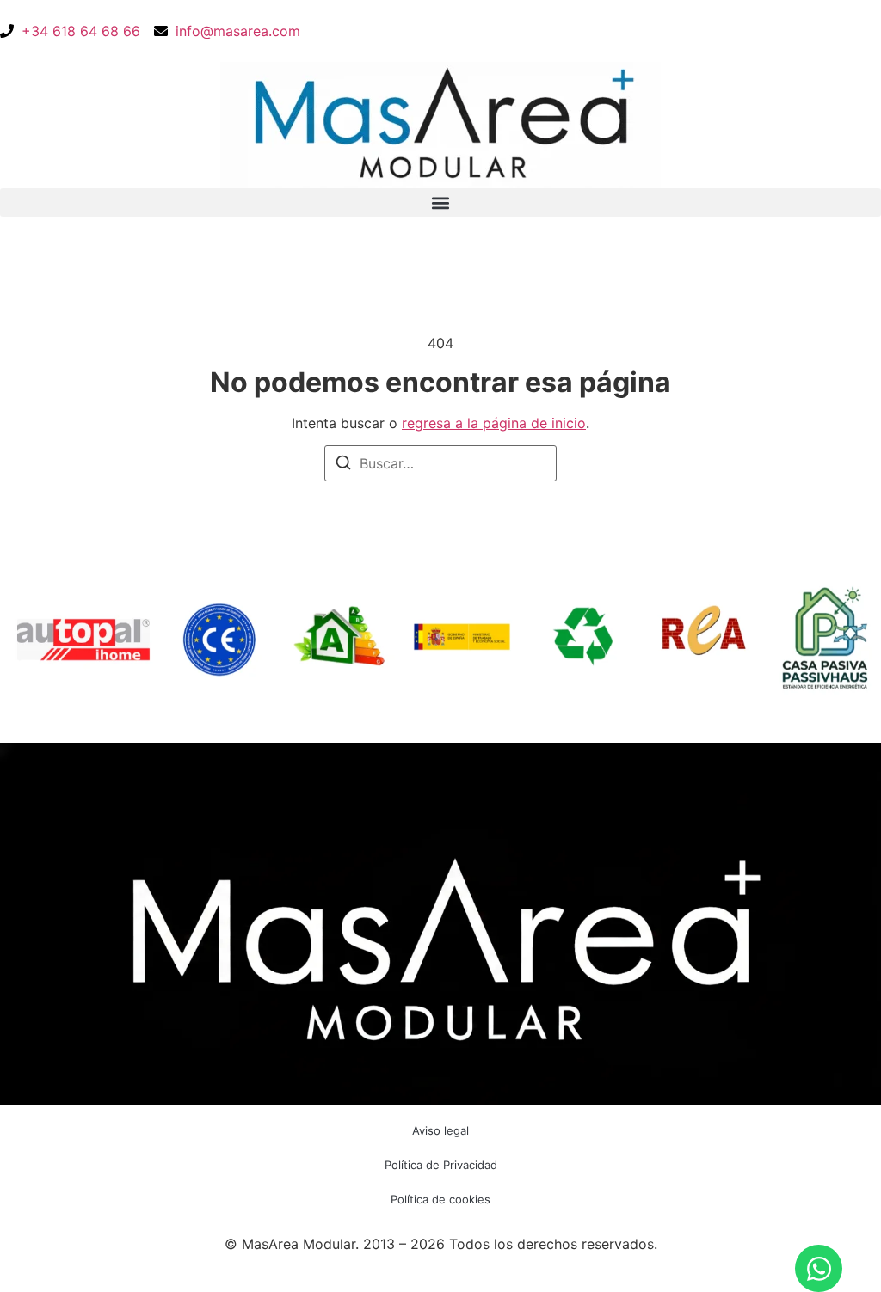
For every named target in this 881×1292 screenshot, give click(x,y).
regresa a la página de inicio (494, 423)
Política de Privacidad (441, 1165)
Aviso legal (440, 1130)
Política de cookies (440, 1199)
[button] (440, 202)
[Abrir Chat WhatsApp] (818, 1268)
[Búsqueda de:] (440, 463)
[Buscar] (343, 465)
